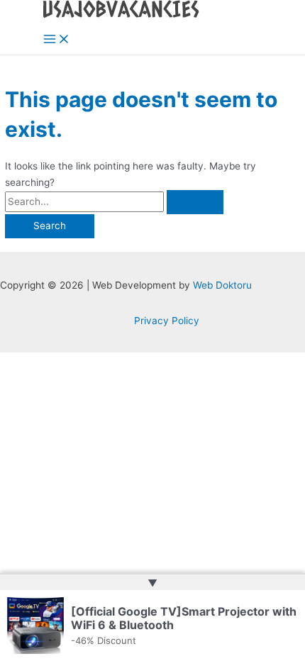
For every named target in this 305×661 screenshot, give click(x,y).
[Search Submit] (195, 202)
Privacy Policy (166, 320)
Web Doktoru (222, 285)
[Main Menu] (56, 40)
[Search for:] (114, 201)
